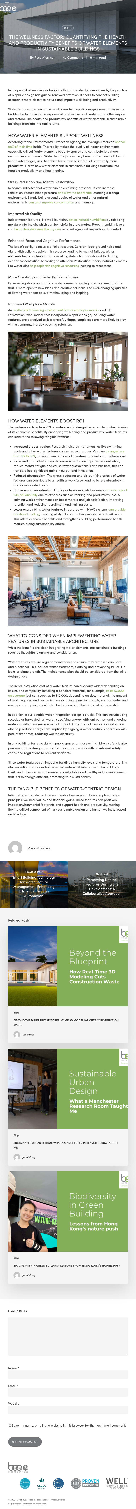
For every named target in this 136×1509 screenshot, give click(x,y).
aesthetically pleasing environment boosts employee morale (56, 310)
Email (13, 1386)
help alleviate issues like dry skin (37, 229)
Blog (68, 28)
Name (13, 1368)
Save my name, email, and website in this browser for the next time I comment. (69, 1425)
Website (13, 1403)
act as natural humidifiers (87, 219)
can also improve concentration (51, 202)
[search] (127, 4)
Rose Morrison (45, 57)
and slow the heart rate (75, 193)
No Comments (73, 57)
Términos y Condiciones (34, 1503)
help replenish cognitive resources (54, 266)
